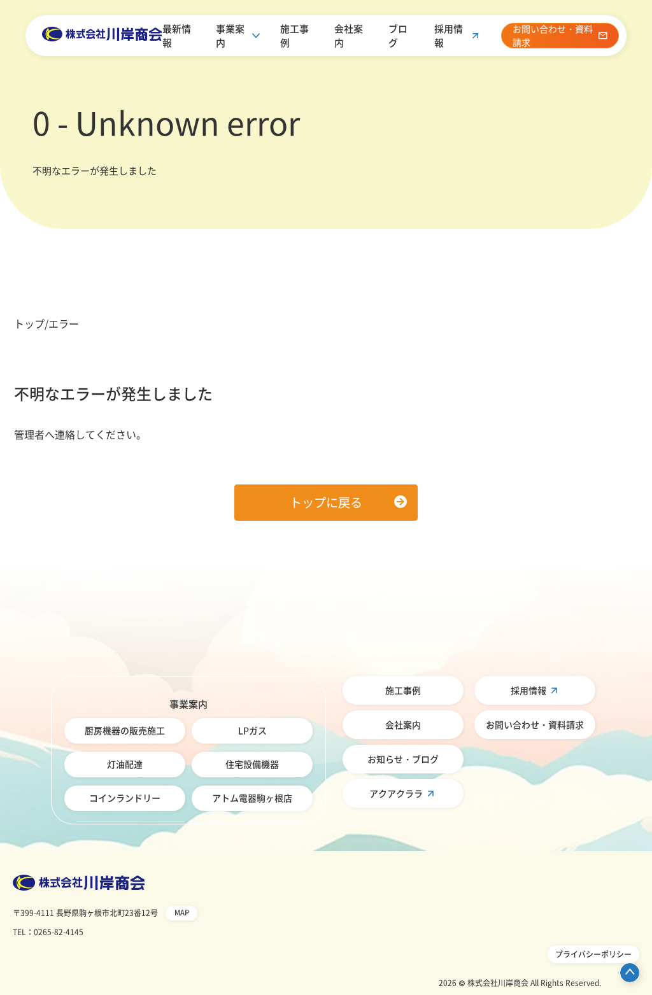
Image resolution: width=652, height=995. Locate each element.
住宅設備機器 (252, 764)
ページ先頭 (629, 972)
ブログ (398, 36)
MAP (181, 912)
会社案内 (348, 36)
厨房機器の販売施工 (125, 730)
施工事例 (294, 36)
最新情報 (176, 36)
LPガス (252, 730)
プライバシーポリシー (593, 954)
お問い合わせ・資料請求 (535, 724)
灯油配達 (125, 764)
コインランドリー (124, 797)
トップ (29, 323)
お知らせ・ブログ (403, 758)
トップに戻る (326, 502)
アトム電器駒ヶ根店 (252, 797)
